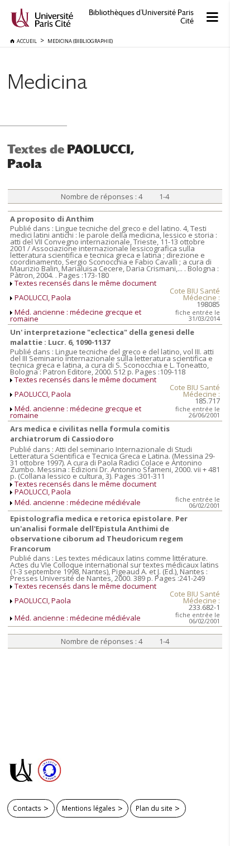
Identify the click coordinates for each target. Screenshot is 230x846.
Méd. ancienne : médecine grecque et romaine (75, 315)
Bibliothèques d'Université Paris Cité (141, 16)
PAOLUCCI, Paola (43, 297)
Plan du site (154, 808)
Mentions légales (89, 808)
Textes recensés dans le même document (85, 283)
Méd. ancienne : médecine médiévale (78, 502)
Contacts (27, 808)
